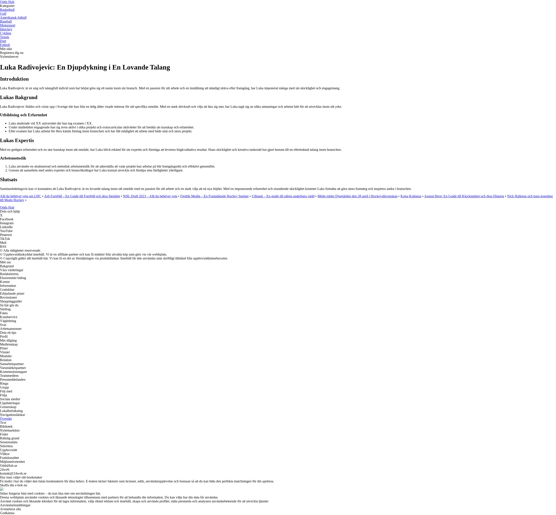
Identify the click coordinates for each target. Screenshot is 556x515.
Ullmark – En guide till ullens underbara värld (283, 196)
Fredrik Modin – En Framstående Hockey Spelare (214, 196)
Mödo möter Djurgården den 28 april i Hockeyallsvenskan (357, 196)
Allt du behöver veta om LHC (20, 196)
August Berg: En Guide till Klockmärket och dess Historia (464, 196)
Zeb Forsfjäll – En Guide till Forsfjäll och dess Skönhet (82, 196)
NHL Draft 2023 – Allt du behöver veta (150, 196)
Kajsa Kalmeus (410, 196)
